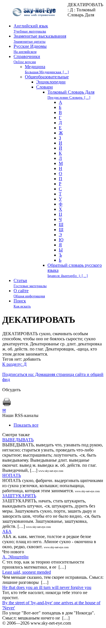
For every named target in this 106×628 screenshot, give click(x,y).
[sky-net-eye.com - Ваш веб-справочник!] (35, 20)
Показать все (26, 425)
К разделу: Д (14, 364)
